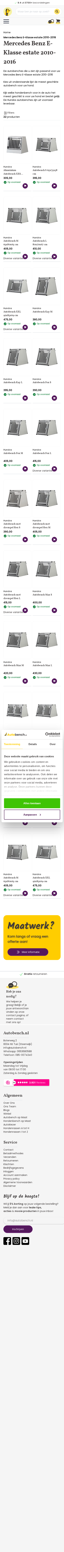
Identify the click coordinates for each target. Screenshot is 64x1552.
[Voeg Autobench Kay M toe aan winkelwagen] (54, 327)
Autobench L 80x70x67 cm (40, 242)
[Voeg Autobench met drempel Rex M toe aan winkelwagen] (54, 539)
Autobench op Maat (15, 1117)
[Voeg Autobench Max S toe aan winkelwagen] (54, 610)
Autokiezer (9, 1124)
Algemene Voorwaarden (17, 1182)
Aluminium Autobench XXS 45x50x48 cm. (12, 172)
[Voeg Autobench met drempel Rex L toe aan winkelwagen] (25, 610)
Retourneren (10, 1160)
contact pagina (15, 1015)
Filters (11, 112)
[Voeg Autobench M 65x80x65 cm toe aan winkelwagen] (25, 256)
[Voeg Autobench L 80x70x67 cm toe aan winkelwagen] (54, 256)
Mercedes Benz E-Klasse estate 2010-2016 (29, 37)
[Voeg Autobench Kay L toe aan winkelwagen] (25, 398)
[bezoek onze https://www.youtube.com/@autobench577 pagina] (25, 1241)
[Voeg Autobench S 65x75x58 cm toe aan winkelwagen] (54, 186)
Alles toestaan (31, 803)
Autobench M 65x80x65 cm (10, 242)
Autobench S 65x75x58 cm (45, 172)
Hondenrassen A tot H (16, 1128)
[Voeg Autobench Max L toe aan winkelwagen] (54, 681)
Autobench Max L (42, 665)
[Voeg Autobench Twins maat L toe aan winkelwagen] (25, 822)
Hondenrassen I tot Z (15, 1132)
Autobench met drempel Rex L (12, 596)
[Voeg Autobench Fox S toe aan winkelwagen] (54, 398)
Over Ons (9, 1103)
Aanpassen (30, 814)
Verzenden (9, 1157)
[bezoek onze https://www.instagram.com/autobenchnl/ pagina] (16, 1241)
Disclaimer (9, 1186)
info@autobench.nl (14, 1047)
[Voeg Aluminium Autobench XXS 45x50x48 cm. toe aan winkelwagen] (25, 186)
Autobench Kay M (42, 312)
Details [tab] (33, 744)
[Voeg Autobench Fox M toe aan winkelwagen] (25, 469)
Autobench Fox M (13, 453)
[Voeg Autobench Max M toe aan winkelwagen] (25, 681)
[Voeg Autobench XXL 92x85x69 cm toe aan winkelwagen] (25, 327)
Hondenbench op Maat (17, 1121)
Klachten (8, 1164)
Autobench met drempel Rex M (41, 525)
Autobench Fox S (42, 382)
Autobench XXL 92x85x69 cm (12, 313)
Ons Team (9, 1106)
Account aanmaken (15, 1175)
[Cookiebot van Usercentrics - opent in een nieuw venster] (45, 734)
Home (7, 32)
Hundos (7, 166)
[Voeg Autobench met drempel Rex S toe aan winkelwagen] (25, 539)
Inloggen (8, 1171)
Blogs (6, 1110)
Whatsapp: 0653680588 (17, 1051)
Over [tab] (52, 744)
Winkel (7, 1113)
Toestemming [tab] (12, 744)
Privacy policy (11, 1178)
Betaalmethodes (13, 1153)
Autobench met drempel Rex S (12, 525)
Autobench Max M (13, 665)
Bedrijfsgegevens (13, 1168)
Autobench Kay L (13, 382)
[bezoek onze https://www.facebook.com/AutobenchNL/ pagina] (7, 1241)
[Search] (57, 11)
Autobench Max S (42, 594)
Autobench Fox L (42, 453)
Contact (8, 1149)
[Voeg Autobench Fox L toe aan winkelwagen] (54, 469)
